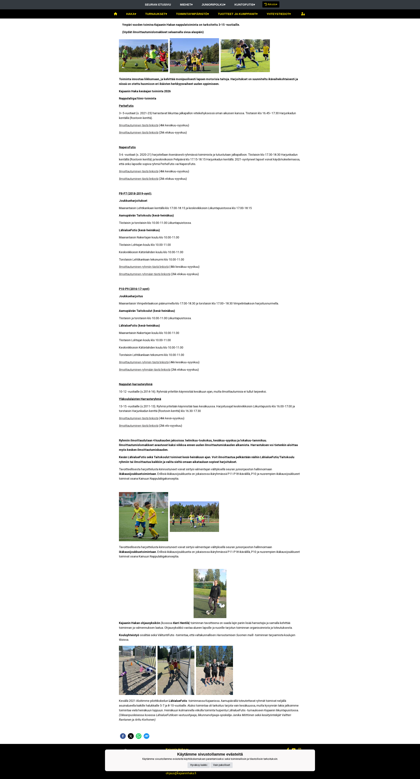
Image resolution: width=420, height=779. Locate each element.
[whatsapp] (139, 736)
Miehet (186, 4)
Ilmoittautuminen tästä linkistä (138, 125)
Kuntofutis (244, 4)
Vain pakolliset (221, 765)
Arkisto (272, 4)
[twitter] (131, 736)
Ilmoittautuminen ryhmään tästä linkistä (144, 274)
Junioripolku (213, 4)
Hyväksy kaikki (198, 765)
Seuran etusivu (158, 4)
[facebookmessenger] (146, 736)
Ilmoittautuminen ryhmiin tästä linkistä (144, 266)
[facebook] (123, 736)
